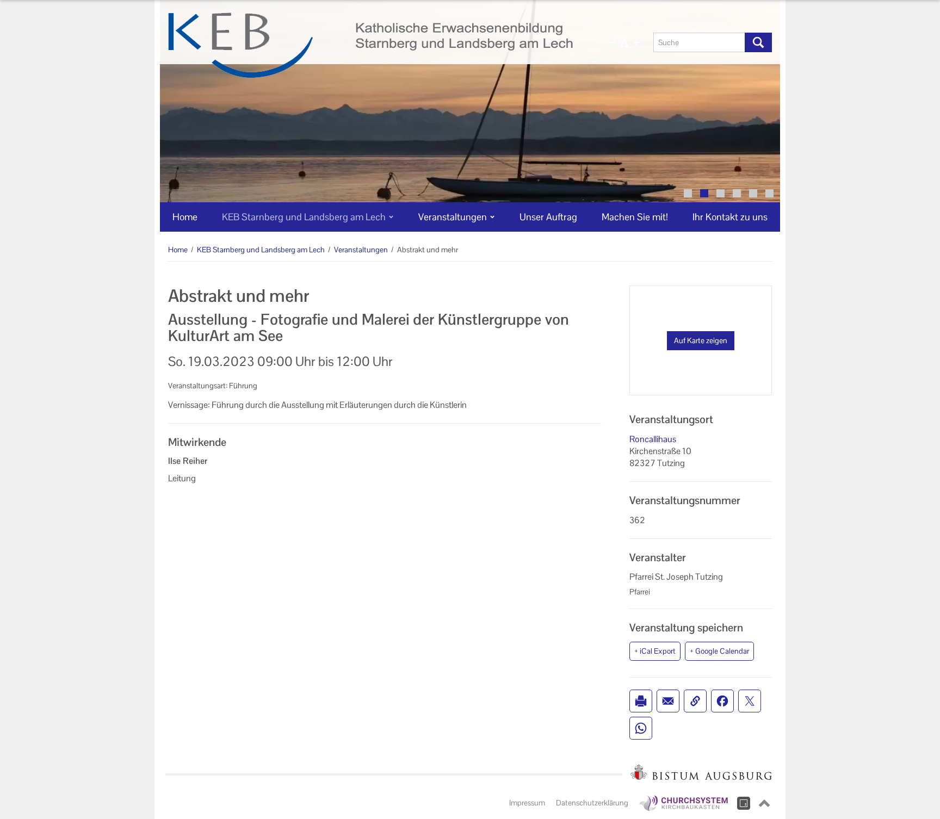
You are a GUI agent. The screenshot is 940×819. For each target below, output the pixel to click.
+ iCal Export (655, 651)
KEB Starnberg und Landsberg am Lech (261, 250)
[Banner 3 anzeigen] (720, 193)
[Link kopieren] (695, 701)
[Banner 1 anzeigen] (688, 193)
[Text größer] (636, 42)
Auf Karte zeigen (700, 340)
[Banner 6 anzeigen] (769, 193)
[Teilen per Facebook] (722, 701)
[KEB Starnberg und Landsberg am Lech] (370, 45)
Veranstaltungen (361, 250)
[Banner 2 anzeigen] (704, 193)
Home (178, 250)
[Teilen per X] (749, 701)
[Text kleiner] (613, 42)
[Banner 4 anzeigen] (737, 193)
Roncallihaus (652, 439)
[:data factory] (743, 803)
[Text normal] (624, 42)
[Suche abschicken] (758, 42)
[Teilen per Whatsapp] (640, 728)
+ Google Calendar (719, 651)
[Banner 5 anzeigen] (753, 193)
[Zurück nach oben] (764, 803)
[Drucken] (640, 701)
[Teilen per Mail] (668, 701)
